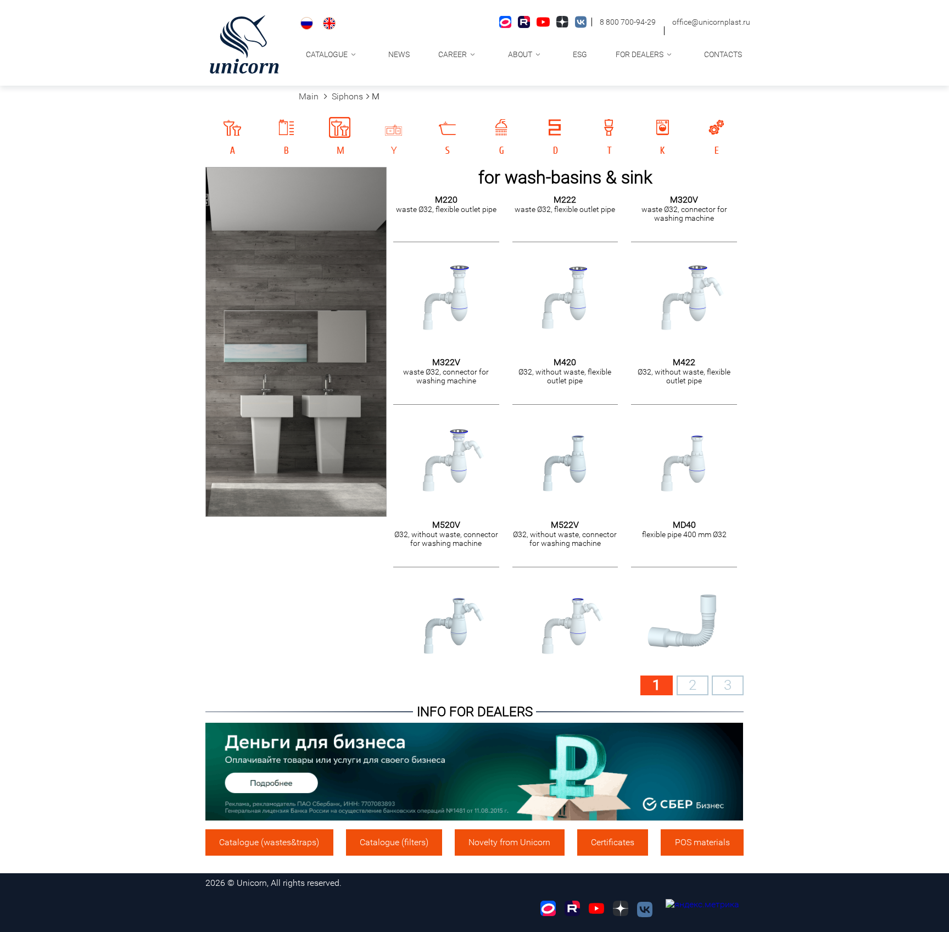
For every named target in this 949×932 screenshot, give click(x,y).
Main (309, 96)
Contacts (723, 54)
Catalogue (327, 54)
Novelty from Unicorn (509, 842)
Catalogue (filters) (394, 842)
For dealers (639, 54)
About (520, 54)
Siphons (347, 96)
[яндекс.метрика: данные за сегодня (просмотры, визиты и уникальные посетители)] (702, 904)
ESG (580, 54)
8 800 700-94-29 (628, 22)
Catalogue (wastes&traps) (269, 842)
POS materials (702, 842)
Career (452, 54)
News (399, 54)
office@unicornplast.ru (711, 22)
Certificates (612, 842)
